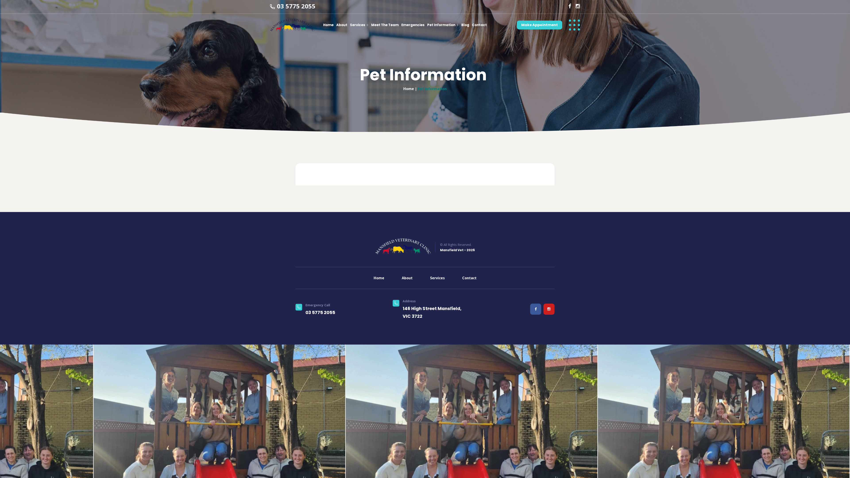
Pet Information (441, 25)
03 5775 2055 (296, 6)
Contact (479, 25)
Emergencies (413, 25)
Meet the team (385, 25)
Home (328, 25)
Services (357, 25)
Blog (465, 25)
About (341, 25)
